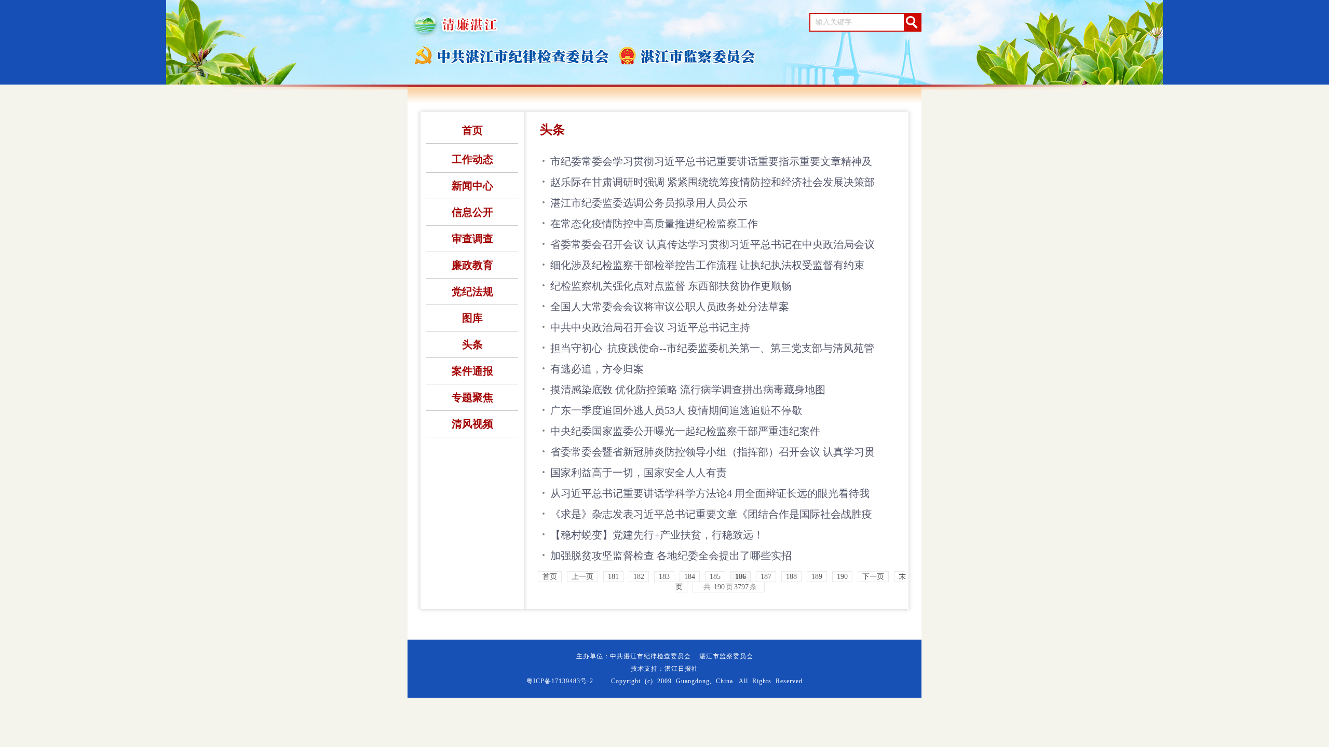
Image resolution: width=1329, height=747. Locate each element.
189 (816, 576)
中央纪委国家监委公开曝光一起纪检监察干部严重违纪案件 (685, 431)
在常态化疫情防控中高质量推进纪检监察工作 (654, 223)
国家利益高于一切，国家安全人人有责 (638, 472)
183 (664, 576)
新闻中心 (472, 185)
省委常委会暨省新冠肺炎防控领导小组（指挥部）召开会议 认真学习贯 (712, 452)
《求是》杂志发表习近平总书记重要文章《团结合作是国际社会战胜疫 (711, 514)
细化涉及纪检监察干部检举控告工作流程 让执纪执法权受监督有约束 (707, 265)
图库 (472, 318)
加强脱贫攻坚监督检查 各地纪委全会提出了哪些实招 (671, 555)
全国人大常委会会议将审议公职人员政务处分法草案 (669, 306)
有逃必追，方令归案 (597, 369)
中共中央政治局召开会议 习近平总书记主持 (650, 327)
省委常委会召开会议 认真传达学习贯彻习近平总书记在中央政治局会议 (712, 244)
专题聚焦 (472, 397)
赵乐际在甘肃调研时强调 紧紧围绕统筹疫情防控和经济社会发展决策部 (712, 182)
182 (638, 576)
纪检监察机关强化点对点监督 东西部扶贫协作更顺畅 (671, 286)
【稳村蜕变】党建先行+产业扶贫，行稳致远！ (657, 535)
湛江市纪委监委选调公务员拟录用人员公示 (649, 203)
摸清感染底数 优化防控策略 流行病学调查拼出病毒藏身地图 (687, 389)
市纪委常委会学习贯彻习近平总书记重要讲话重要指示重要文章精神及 (711, 161)
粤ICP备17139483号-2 (559, 681)
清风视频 (472, 424)
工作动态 (472, 159)
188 (791, 576)
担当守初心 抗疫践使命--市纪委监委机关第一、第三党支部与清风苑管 (712, 348)
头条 (472, 344)
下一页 (873, 576)
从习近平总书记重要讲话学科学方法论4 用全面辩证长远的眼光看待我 (710, 493)
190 (842, 576)
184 (689, 576)
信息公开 (472, 212)
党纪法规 (472, 291)
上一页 (582, 576)
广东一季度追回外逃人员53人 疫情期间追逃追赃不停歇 (676, 410)
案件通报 (472, 371)
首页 (472, 130)
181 (613, 576)
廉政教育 (472, 265)
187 (766, 576)
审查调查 (472, 238)
